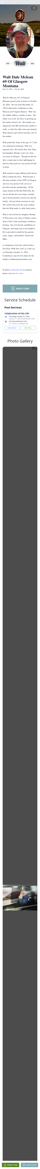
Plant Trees (28, 328)
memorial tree (16, 269)
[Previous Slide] (5, 897)
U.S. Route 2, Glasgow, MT (18, 323)
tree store (19, 273)
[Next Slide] (34, 897)
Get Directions (12, 328)
